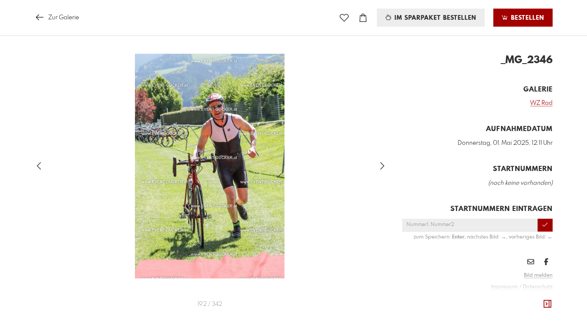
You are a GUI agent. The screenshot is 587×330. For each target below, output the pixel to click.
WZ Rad (541, 103)
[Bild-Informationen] (547, 304)
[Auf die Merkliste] (344, 18)
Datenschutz (538, 287)
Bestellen (526, 18)
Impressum (504, 287)
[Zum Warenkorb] (363, 18)
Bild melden (538, 275)
